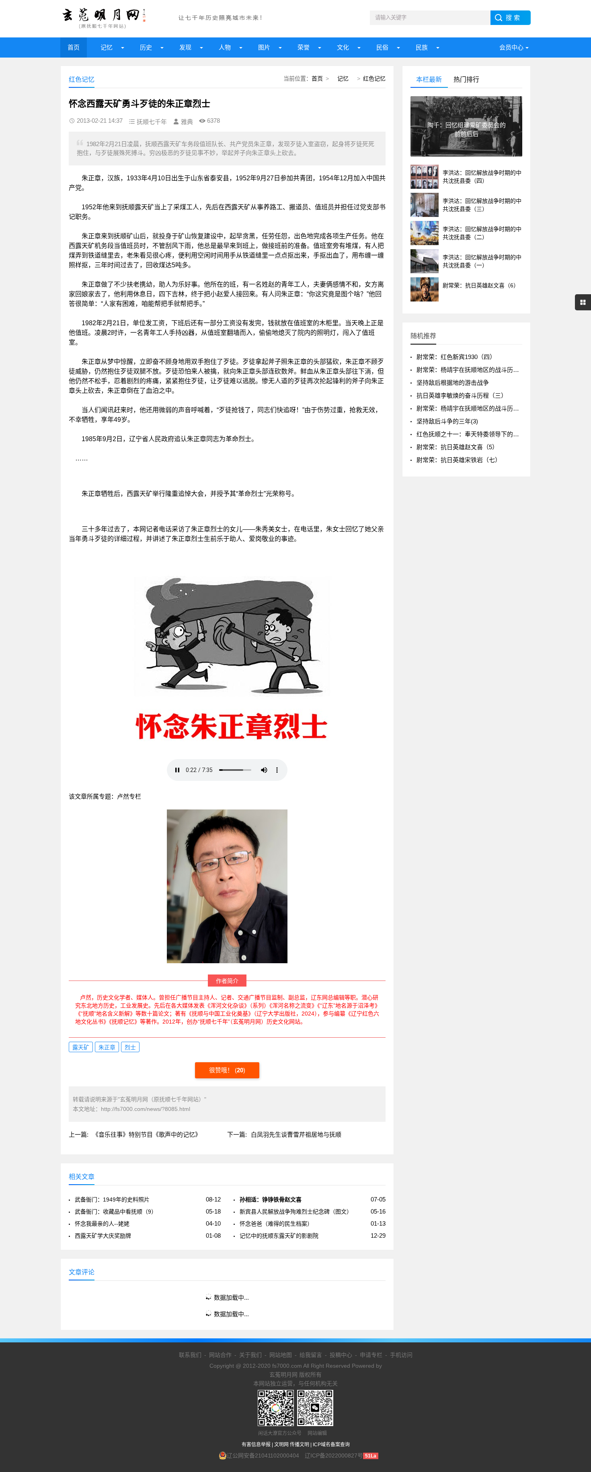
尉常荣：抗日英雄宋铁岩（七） (459, 459)
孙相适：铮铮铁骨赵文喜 (271, 1199)
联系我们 (190, 1355)
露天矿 (80, 1047)
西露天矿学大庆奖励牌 (103, 1236)
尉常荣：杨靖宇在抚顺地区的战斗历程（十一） (480, 369)
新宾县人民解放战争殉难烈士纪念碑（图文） (296, 1211)
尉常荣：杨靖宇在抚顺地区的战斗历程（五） (477, 408)
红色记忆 (374, 78)
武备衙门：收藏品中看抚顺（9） (116, 1211)
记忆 (106, 47)
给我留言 (311, 1355)
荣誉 (303, 47)
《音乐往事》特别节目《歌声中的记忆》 (146, 1134)
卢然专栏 (129, 796)
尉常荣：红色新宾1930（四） (456, 356)
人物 (224, 47)
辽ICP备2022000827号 (334, 1455)
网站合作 (220, 1355)
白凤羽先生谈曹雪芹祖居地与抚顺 (296, 1134)
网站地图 (280, 1355)
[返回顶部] (574, 1316)
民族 (421, 47)
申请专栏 (371, 1355)
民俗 (382, 47)
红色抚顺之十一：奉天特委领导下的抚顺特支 (477, 434)
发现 (185, 47)
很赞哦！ (222, 1070)
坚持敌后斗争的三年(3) (447, 421)
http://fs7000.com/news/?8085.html (145, 1109)
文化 (342, 47)
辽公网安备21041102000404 (263, 1455)
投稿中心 (341, 1355)
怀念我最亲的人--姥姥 (102, 1223)
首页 (74, 47)
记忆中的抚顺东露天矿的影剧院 (279, 1236)
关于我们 (250, 1355)
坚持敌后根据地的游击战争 (453, 382)
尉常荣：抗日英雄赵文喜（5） (457, 447)
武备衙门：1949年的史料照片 (112, 1199)
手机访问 (401, 1355)
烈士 (130, 1047)
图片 (264, 47)
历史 (145, 47)
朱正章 (106, 1047)
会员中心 (511, 47)
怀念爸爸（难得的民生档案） (276, 1223)
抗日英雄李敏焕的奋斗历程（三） (462, 395)
